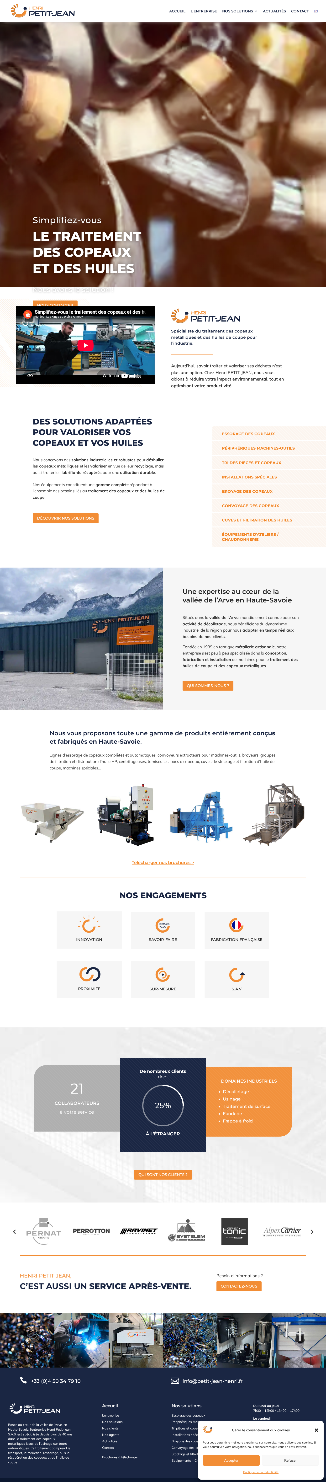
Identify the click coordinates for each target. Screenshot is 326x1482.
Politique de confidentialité (261, 1472)
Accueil (177, 11)
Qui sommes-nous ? (208, 685)
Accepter (231, 1460)
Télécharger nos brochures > (163, 862)
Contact (300, 11)
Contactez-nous (239, 1286)
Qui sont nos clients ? (163, 1174)
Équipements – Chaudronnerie (194, 1460)
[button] (316, 1430)
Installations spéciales (188, 1435)
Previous (14, 1231)
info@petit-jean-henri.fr (213, 1381)
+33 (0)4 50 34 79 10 (56, 1381)
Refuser (290, 1460)
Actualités (274, 11)
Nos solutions (237, 11)
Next (311, 1231)
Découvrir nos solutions (65, 518)
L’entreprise (204, 11)
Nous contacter (55, 305)
